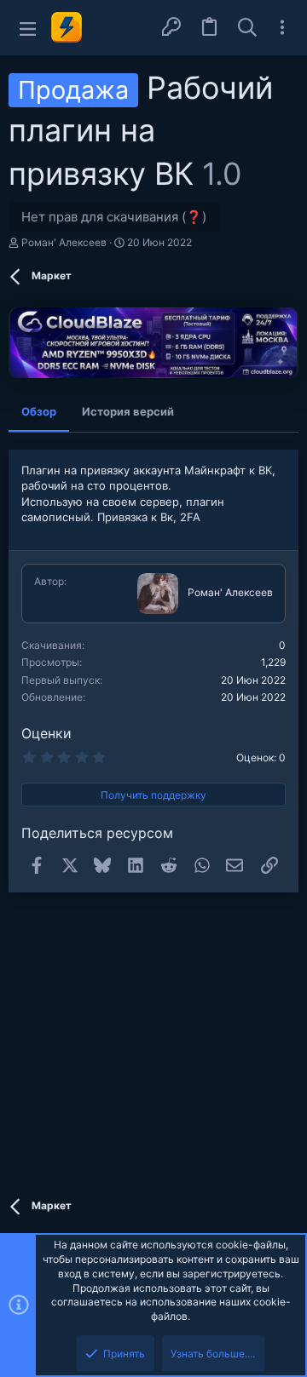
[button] (28, 28)
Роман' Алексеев (64, 242)
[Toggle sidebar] (282, 27)
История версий (128, 411)
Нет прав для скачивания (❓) (113, 217)
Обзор (38, 411)
